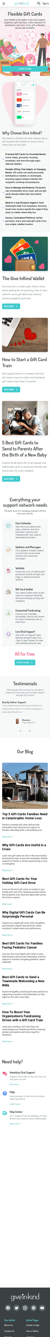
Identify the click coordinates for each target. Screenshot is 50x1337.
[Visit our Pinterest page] (33, 1308)
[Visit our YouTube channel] (42, 1308)
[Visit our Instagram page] (25, 1308)
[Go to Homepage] (21, 3)
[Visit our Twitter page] (16, 1308)
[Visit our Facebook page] (8, 1308)
